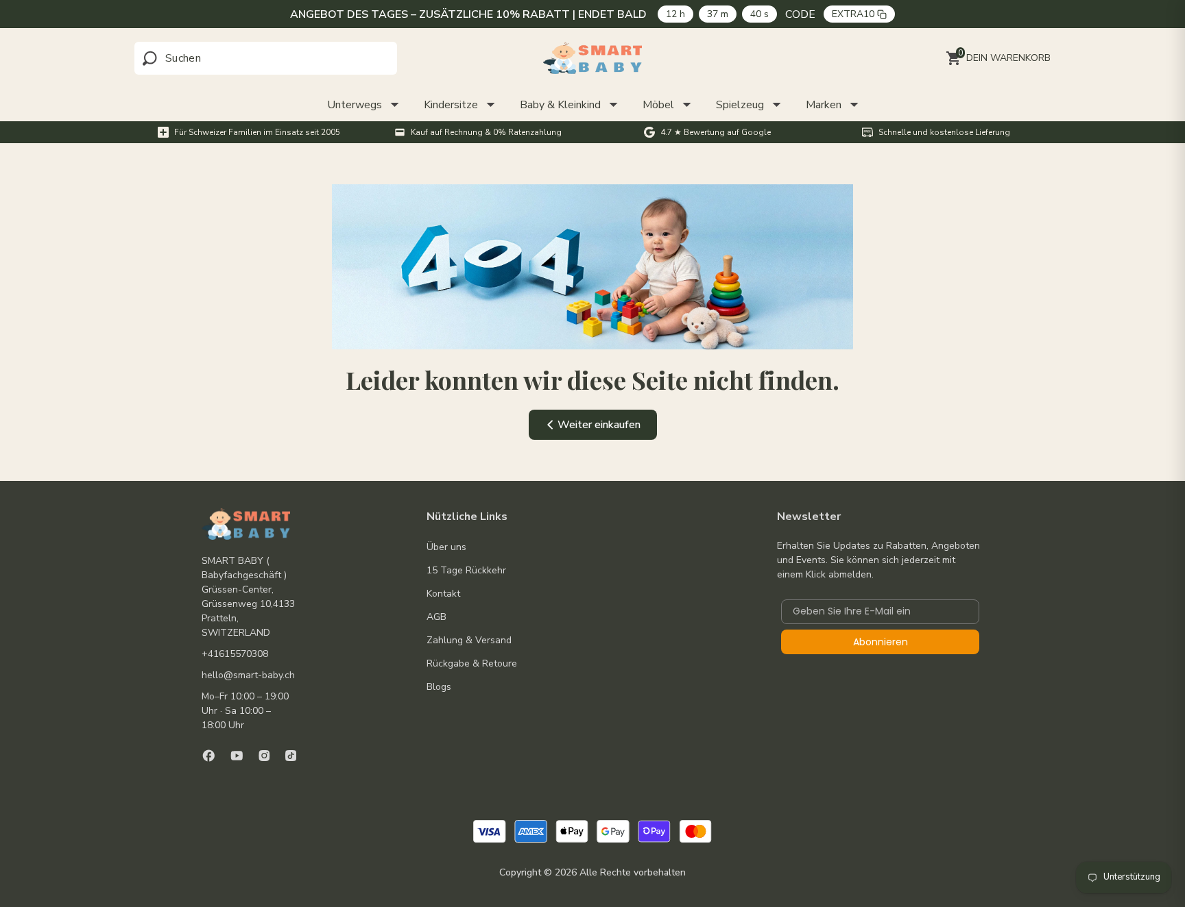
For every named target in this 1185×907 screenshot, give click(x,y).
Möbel (658, 104)
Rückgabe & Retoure (472, 663)
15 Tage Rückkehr (466, 570)
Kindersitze (451, 104)
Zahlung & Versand (469, 640)
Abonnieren (880, 642)
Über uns (446, 547)
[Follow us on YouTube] (237, 755)
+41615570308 (235, 653)
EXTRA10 (853, 14)
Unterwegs (354, 104)
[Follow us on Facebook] (209, 755)
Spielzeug (740, 104)
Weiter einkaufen (599, 424)
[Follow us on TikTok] (290, 755)
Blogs (439, 686)
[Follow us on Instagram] (264, 755)
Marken (823, 104)
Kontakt (443, 593)
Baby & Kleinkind (560, 104)
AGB (436, 616)
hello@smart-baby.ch (248, 675)
